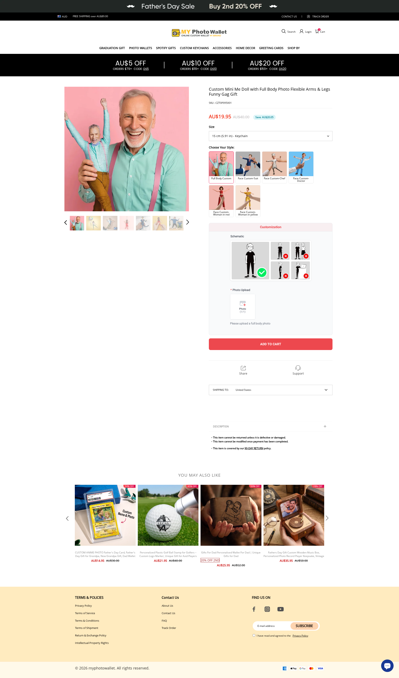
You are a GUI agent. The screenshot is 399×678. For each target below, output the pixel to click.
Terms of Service (85, 613)
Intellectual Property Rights (92, 643)
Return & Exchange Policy (90, 635)
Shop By (294, 48)
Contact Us (168, 613)
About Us (167, 605)
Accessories (222, 48)
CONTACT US (289, 16)
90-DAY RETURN (254, 448)
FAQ (164, 620)
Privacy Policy (83, 605)
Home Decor (245, 48)
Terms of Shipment (86, 628)
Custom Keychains (194, 48)
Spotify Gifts (166, 48)
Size (211, 127)
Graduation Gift (112, 48)
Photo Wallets (140, 48)
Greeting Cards (271, 48)
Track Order (320, 16)
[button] (74, 148)
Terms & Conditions (87, 620)
